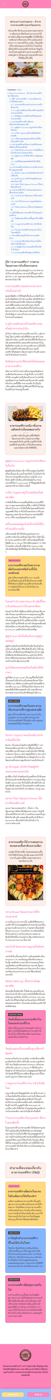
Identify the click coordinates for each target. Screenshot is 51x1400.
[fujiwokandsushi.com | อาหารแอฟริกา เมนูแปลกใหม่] (25, 4)
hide (19, 90)
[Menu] (3, 4)
